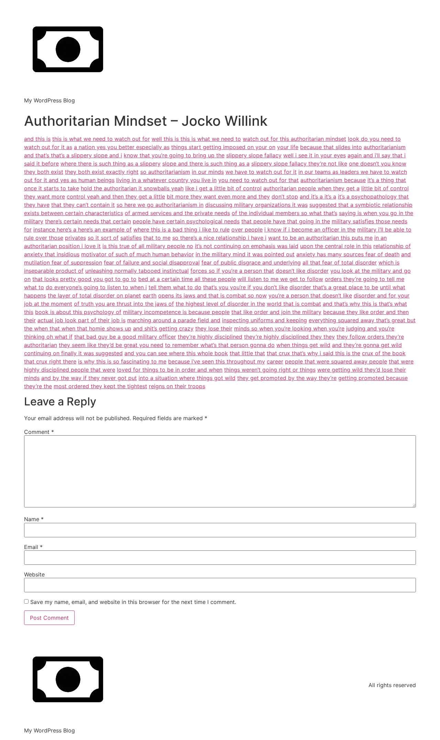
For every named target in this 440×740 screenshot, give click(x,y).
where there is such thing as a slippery (110, 163)
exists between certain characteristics (73, 213)
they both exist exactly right (102, 171)
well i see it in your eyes (314, 155)
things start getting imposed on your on (223, 147)
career (275, 361)
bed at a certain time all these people (187, 279)
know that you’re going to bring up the (174, 155)
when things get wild (303, 344)
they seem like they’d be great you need (111, 344)
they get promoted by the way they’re (287, 377)
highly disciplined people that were (69, 369)
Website (34, 574)
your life (287, 147)
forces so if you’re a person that (232, 270)
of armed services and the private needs (177, 213)
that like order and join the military (276, 312)
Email (33, 547)
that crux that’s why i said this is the (313, 353)
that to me (156, 237)
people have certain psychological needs (186, 221)
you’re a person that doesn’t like (310, 295)
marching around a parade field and (173, 320)
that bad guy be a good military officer (125, 336)
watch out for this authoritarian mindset (294, 138)
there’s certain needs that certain (88, 221)
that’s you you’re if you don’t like (245, 287)
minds (32, 377)
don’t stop (285, 196)
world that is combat (294, 303)
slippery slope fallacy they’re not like (299, 163)
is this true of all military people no (147, 246)
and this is (37, 138)
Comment (39, 432)
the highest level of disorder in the (220, 303)
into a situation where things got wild (187, 377)
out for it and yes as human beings (69, 180)
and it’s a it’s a (318, 196)
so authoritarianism (165, 171)
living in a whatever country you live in (166, 180)
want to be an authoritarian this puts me (320, 237)
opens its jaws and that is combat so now (212, 295)
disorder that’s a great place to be (333, 287)
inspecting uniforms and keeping (264, 320)
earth (149, 295)
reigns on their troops (177, 386)
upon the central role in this (336, 246)
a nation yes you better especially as (121, 147)
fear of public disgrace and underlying (251, 262)
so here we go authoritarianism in (160, 204)
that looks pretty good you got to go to (84, 279)
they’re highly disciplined (210, 336)
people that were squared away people (336, 361)
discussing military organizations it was (256, 204)
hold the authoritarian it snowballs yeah (132, 188)
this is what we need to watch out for (101, 138)
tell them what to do (174, 287)
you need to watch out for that (258, 180)
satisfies (131, 237)
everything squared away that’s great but (362, 320)
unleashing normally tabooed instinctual (137, 270)
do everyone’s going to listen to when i (96, 287)
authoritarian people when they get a (311, 188)
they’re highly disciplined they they (289, 336)
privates (75, 237)
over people (247, 229)
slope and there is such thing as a (206, 163)
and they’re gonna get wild (367, 344)
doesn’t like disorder (302, 270)
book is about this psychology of (78, 312)
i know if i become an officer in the (309, 229)
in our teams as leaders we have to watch (352, 171)
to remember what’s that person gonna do (220, 344)
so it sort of (103, 237)
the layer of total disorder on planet (94, 295)
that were (401, 361)
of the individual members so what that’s (284, 213)
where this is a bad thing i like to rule (181, 229)
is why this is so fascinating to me (122, 361)
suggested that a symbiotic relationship (360, 204)
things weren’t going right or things (270, 369)
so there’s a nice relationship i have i (219, 237)
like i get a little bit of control (223, 188)
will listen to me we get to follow (280, 279)
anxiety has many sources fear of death (347, 254)
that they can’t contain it (83, 204)
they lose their (213, 328)
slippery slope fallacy (254, 155)
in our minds (208, 171)
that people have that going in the (285, 221)
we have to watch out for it (261, 171)
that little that (247, 353)
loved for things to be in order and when (169, 369)
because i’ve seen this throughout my (216, 361)
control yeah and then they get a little (116, 196)
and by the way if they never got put (89, 377)
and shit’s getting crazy (163, 328)
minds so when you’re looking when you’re (289, 328)
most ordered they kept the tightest (100, 386)
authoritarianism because (333, 180)
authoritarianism (385, 147)
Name (34, 519)
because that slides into (331, 147)
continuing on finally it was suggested (73, 353)
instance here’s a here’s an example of (82, 229)
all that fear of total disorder (339, 262)
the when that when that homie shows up (77, 328)
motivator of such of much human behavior (137, 254)
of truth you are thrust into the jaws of (124, 303)
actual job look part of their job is (81, 320)
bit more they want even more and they (218, 196)
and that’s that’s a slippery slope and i (73, 155)
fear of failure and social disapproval (152, 262)
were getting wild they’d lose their (361, 369)
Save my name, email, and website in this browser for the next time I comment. (133, 602)
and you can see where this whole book (176, 353)
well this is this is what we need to (196, 138)
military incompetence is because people (176, 312)
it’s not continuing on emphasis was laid (246, 246)
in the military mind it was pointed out (245, 254)
